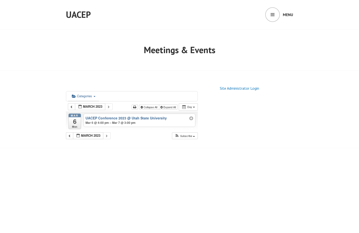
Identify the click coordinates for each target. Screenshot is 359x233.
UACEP (78, 14)
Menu (288, 14)
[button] (184, 136)
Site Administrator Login (239, 88)
